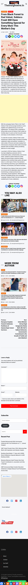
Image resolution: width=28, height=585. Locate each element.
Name (3, 385)
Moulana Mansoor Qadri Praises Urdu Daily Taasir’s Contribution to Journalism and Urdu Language (13, 462)
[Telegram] (15, 36)
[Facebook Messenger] (18, 36)
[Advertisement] (14, 109)
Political (3, 293)
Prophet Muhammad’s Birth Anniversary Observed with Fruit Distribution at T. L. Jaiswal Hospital (13, 443)
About (4, 556)
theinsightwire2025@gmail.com (17, 220)
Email (3, 392)
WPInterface (4, 578)
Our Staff (5, 563)
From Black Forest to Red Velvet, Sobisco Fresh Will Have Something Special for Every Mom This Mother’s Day (14, 308)
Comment (4, 367)
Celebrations (4, 214)
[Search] (25, 431)
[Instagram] (21, 36)
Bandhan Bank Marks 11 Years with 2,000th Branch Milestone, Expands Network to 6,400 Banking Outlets (13, 455)
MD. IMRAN (12, 32)
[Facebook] (6, 36)
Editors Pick (4, 11)
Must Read (11, 11)
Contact (5, 559)
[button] (7, 501)
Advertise (5, 567)
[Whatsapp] (12, 36)
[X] (9, 36)
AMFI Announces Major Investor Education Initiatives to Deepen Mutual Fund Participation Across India (13, 468)
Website (17, 392)
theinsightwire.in (14, 5)
